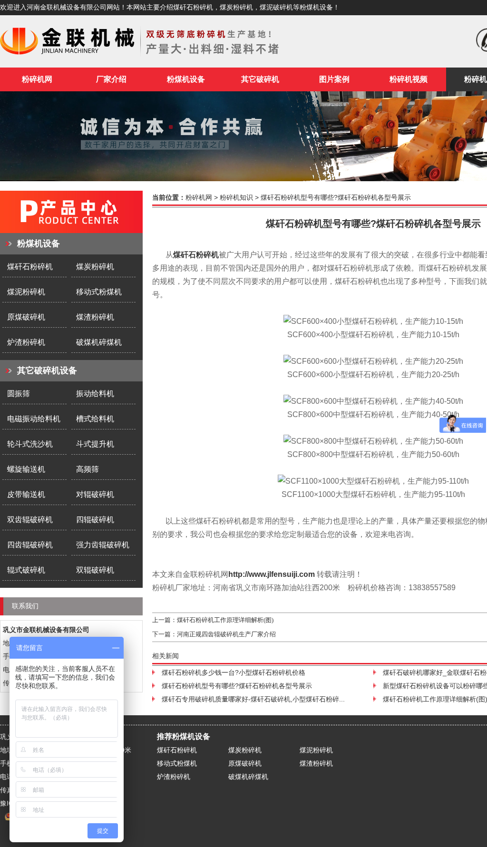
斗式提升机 (95, 444)
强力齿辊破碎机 (102, 545)
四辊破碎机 (95, 520)
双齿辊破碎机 (30, 520)
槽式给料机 (95, 419)
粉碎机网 (37, 79)
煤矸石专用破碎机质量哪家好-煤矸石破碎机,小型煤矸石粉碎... (253, 699)
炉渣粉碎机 (26, 342)
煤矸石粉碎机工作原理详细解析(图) (225, 619)
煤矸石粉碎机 (30, 267)
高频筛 (87, 469)
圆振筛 (18, 393)
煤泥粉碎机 (26, 292)
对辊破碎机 (95, 494)
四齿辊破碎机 (30, 545)
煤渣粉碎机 (95, 317)
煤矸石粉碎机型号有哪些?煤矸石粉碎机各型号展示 (237, 686)
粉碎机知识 (236, 197)
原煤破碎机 (26, 317)
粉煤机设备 (38, 243)
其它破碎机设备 (47, 370)
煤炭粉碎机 (95, 267)
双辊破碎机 (95, 570)
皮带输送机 (26, 494)
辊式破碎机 (26, 570)
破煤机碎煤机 (99, 342)
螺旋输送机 (26, 469)
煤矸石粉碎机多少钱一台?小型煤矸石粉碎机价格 (233, 672)
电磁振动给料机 (33, 419)
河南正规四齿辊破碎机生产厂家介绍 (226, 634)
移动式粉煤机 (99, 292)
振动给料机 (95, 393)
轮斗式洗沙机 (30, 444)
